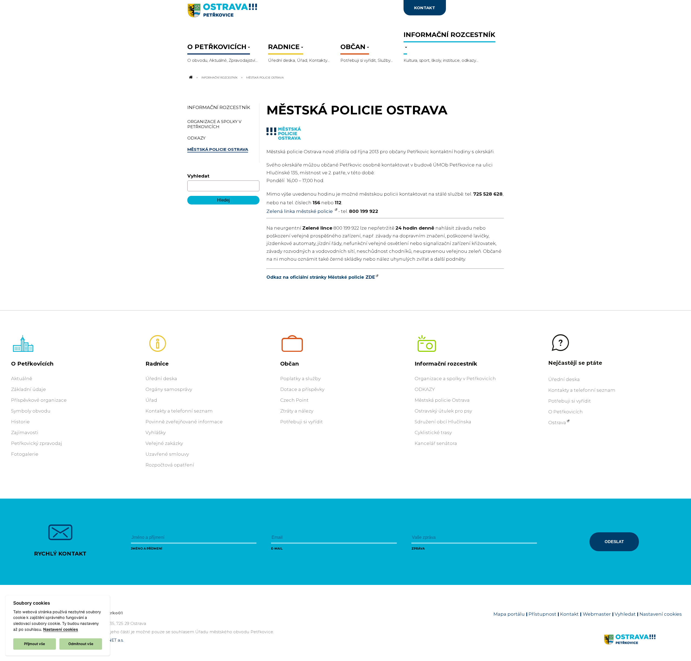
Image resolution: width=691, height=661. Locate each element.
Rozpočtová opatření (169, 465)
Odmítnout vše (80, 644)
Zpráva (418, 548)
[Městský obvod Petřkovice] (240, 12)
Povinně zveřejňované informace (184, 421)
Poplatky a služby (300, 378)
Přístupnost (542, 614)
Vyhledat (198, 176)
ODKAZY (425, 389)
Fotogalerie (24, 454)
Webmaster (597, 614)
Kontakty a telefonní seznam (179, 411)
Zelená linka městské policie (300, 211)
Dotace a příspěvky (302, 389)
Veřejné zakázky (164, 443)
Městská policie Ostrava (442, 400)
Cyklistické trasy (433, 432)
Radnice (157, 363)
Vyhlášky (155, 432)
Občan (289, 363)
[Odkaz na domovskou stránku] (190, 77)
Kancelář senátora (436, 443)
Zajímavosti (24, 432)
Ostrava (557, 422)
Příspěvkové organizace (39, 400)
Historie (20, 421)
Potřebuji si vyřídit (301, 421)
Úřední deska (161, 378)
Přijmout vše (34, 644)
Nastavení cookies (660, 614)
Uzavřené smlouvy (167, 454)
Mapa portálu (509, 614)
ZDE (370, 277)
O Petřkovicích (32, 363)
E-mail (277, 548)
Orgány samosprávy (168, 389)
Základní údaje (28, 389)
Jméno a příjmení (146, 548)
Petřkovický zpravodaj (36, 443)
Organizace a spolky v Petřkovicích (455, 378)
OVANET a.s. (111, 640)
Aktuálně (21, 378)
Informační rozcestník (219, 77)
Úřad (151, 400)
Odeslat (614, 541)
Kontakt (569, 614)
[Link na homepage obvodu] (643, 645)
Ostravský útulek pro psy (443, 411)
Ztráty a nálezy (296, 411)
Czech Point (294, 400)
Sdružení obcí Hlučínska (443, 421)
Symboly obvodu (30, 411)
